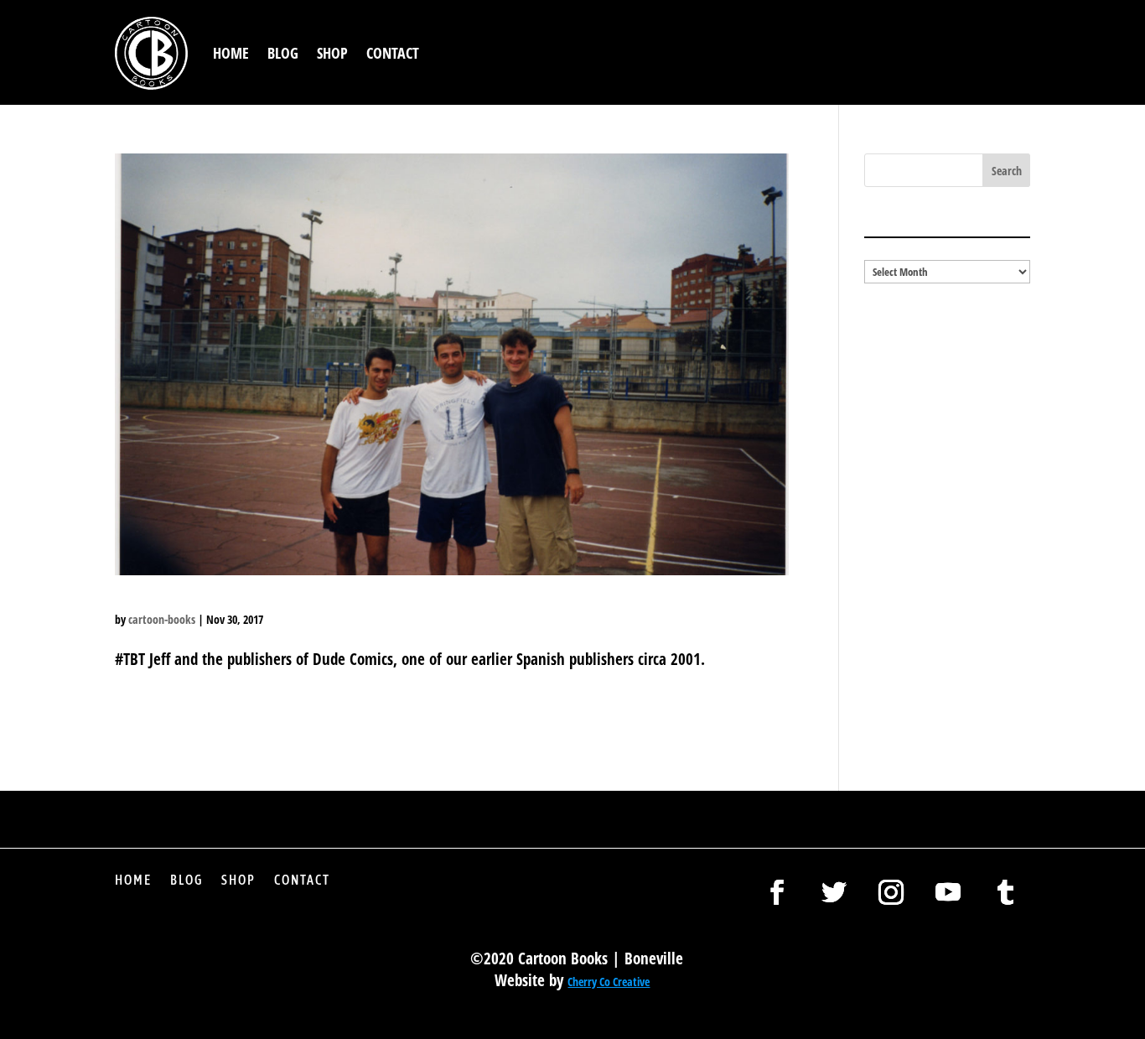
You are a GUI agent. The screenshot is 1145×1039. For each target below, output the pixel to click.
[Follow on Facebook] (777, 892)
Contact (392, 53)
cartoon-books (161, 619)
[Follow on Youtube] (948, 892)
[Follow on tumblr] (1005, 892)
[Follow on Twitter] (834, 892)
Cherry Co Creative (608, 982)
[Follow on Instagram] (891, 892)
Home (231, 53)
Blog (282, 53)
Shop (332, 53)
